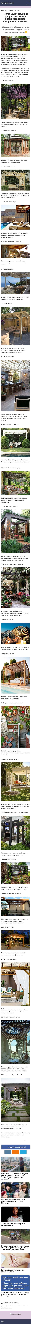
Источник (27, 1141)
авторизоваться (6, 1308)
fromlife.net (7, 3)
